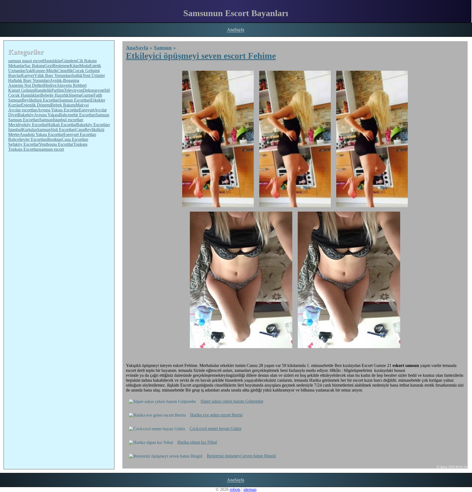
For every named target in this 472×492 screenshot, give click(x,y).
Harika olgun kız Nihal (197, 442)
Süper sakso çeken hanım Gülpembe (231, 401)
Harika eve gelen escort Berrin (216, 415)
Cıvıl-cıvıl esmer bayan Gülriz (215, 428)
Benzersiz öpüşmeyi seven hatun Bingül (241, 456)
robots (235, 489)
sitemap (249, 489)
